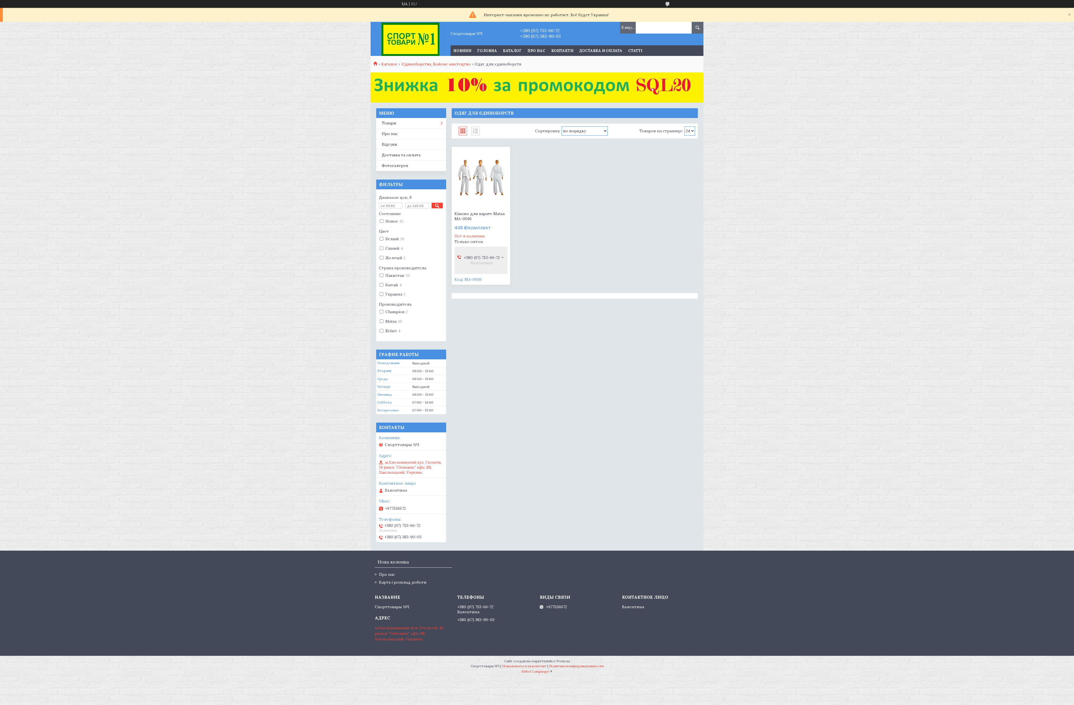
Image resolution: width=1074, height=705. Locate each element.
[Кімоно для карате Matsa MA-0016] (481, 177)
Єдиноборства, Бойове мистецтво (436, 64)
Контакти (562, 50)
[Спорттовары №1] (410, 39)
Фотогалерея (395, 165)
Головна (487, 50)
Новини (462, 50)
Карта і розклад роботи (403, 582)
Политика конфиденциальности (576, 666)
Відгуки (389, 144)
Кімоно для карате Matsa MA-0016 (479, 216)
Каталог (512, 50)
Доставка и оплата (600, 50)
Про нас (536, 50)
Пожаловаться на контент (524, 666)
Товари (389, 123)
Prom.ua (563, 661)
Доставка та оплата (401, 154)
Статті (635, 50)
